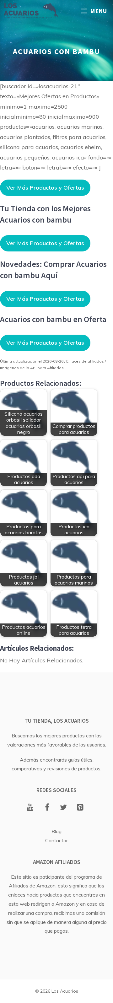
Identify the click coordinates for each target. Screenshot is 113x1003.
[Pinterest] (80, 808)
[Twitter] (63, 808)
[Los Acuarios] (30, 11)
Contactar (56, 840)
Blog (56, 831)
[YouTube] (30, 808)
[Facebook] (47, 808)
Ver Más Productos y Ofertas (45, 187)
